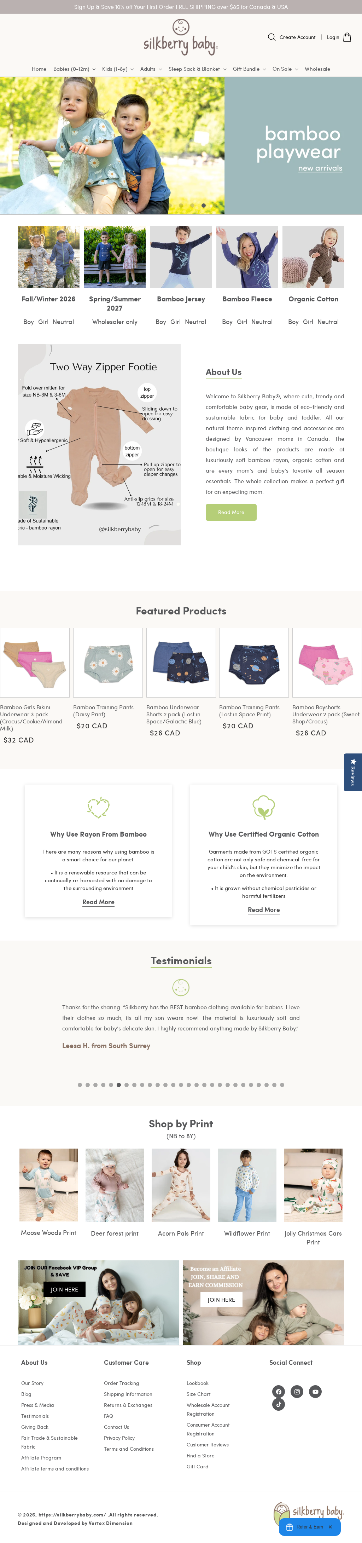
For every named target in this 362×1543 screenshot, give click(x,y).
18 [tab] (212, 1085)
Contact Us (116, 1426)
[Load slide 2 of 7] (158, 205)
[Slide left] (10, 684)
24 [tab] (259, 1085)
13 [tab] (173, 1085)
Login (333, 37)
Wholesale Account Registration (208, 1409)
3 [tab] (95, 1085)
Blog (26, 1394)
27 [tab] (282, 1085)
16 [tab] (196, 1085)
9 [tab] (142, 1085)
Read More (231, 512)
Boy (28, 321)
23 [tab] (251, 1085)
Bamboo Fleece (247, 298)
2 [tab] (88, 1085)
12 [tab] (165, 1085)
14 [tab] (181, 1085)
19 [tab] (220, 1085)
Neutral (63, 321)
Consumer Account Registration (208, 1429)
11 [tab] (158, 1085)
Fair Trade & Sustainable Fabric (49, 1442)
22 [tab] (243, 1085)
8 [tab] (134, 1085)
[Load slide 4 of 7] (181, 205)
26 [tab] (274, 1085)
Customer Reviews (208, 1444)
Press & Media (37, 1405)
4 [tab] (103, 1085)
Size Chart (199, 1394)
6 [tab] (119, 1085)
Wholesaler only (115, 321)
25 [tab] (266, 1085)
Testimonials (35, 1415)
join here (64, 1289)
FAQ (108, 1415)
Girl (43, 321)
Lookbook (198, 1383)
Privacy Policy (119, 1437)
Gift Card (198, 1466)
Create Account (298, 37)
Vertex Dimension (111, 1522)
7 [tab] (126, 1085)
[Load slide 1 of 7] (147, 205)
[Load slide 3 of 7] (169, 205)
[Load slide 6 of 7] (203, 205)
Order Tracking (121, 1383)
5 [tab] (111, 1085)
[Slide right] (351, 684)
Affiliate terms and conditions (55, 1468)
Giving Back (34, 1426)
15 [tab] (189, 1085)
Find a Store (201, 1455)
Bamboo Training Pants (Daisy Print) (103, 711)
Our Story (32, 1383)
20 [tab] (228, 1085)
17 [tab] (204, 1085)
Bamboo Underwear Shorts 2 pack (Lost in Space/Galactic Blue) (174, 714)
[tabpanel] (181, 1015)
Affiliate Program (41, 1457)
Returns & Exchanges (128, 1405)
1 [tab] (80, 1085)
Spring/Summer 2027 (115, 303)
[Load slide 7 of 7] (215, 205)
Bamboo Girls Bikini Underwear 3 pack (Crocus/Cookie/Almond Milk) (31, 718)
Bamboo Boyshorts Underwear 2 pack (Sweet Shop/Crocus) (326, 714)
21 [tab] (235, 1085)
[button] (74, 69)
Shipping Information (128, 1394)
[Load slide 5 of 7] (192, 205)
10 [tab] (150, 1085)
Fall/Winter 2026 (49, 298)
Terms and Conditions (129, 1448)
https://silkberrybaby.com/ (72, 1514)
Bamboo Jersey (181, 298)
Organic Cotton (313, 298)
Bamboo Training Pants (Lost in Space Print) (249, 711)
